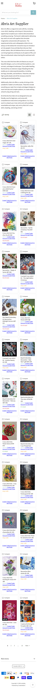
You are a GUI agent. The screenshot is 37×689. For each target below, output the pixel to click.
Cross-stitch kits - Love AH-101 (9, 624)
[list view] (34, 115)
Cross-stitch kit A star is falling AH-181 (27, 192)
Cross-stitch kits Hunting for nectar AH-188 (9, 580)
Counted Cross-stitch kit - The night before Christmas (27, 278)
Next (27, 646)
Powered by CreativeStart (18, 685)
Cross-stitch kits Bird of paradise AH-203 (9, 531)
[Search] (33, 12)
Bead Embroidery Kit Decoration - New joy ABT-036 (9, 401)
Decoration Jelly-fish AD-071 (27, 147)
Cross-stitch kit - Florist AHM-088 (26, 319)
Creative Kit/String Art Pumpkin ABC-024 (27, 625)
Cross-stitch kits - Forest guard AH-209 (27, 493)
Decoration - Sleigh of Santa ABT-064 (9, 271)
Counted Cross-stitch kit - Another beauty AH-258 (9, 360)
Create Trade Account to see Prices (9, 145)
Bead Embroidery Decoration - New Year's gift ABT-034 (26, 360)
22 (22, 646)
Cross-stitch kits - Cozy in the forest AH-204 (9, 485)
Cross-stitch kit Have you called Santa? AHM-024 (9, 189)
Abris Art (5, 144)
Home (3, 18)
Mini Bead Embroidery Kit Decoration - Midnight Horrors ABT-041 (9, 320)
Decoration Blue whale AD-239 (25, 572)
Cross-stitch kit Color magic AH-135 (9, 142)
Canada (17, 666)
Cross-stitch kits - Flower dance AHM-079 (8, 444)
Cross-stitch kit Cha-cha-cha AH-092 (9, 234)
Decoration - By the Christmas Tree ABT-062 (27, 230)
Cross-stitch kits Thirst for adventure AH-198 (27, 537)
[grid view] (29, 115)
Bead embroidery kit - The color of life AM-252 (27, 399)
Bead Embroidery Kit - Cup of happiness (27, 445)
